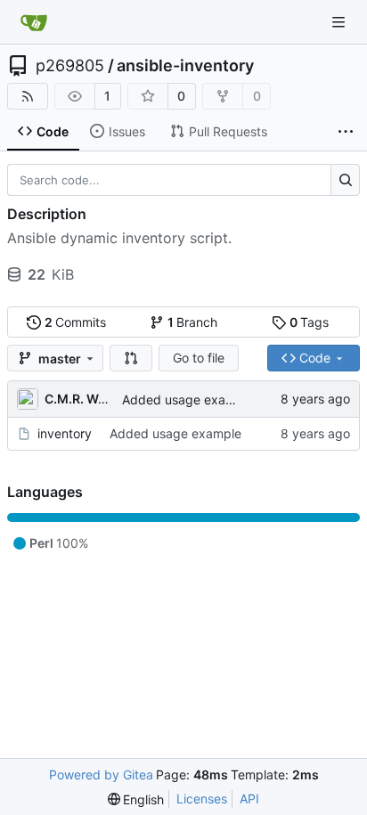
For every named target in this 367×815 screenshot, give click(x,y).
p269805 (70, 66)
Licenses (201, 798)
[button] (131, 358)
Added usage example (188, 399)
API (249, 798)
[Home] (34, 22)
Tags (310, 322)
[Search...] (345, 180)
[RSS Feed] (27, 96)
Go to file (198, 357)
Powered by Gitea (101, 774)
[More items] (345, 132)
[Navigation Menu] (340, 22)
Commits (76, 322)
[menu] (136, 799)
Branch (192, 322)
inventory (64, 433)
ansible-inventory (185, 66)
